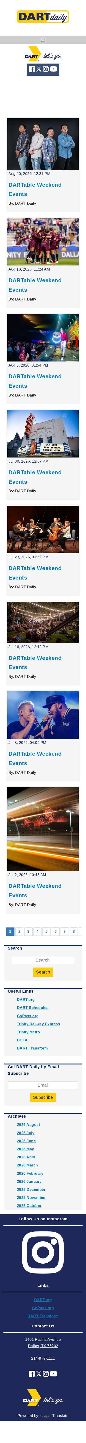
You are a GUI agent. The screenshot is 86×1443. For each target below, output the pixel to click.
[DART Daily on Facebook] (32, 70)
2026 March (27, 1165)
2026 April (26, 1157)
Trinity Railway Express (38, 1024)
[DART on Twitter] (39, 70)
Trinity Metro (28, 1032)
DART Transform (32, 1048)
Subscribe (43, 1097)
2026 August (28, 1125)
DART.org (26, 1000)
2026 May (25, 1149)
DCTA (22, 1040)
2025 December (31, 1190)
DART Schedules (33, 1008)
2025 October (29, 1206)
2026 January (29, 1182)
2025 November (31, 1198)
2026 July (26, 1133)
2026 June (26, 1141)
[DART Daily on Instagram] (46, 70)
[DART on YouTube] (53, 70)
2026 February (30, 1173)
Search (43, 972)
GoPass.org (28, 1016)
